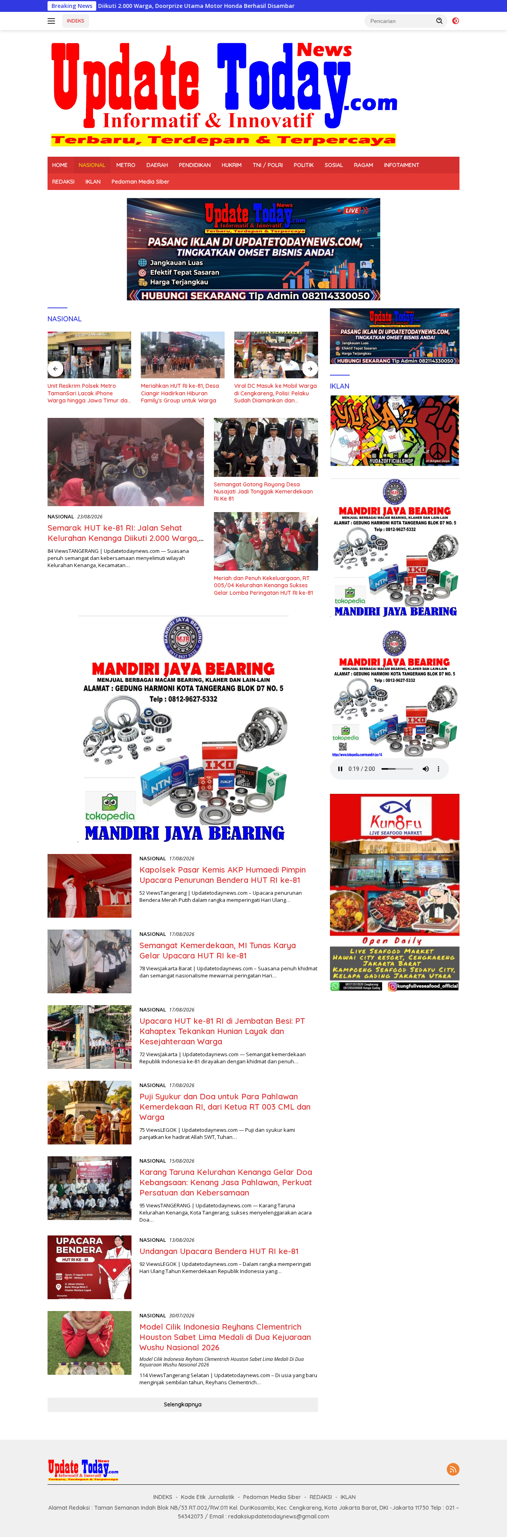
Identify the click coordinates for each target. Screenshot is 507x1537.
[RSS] (453, 1470)
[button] (440, 20)
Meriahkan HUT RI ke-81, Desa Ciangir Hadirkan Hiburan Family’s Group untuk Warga (180, 393)
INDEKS (75, 20)
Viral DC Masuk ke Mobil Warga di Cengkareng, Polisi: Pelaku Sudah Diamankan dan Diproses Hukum (275, 393)
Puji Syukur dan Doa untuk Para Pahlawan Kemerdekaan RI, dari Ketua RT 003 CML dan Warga (225, 1106)
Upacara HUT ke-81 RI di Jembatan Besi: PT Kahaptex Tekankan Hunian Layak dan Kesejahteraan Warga (222, 1031)
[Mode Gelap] (455, 21)
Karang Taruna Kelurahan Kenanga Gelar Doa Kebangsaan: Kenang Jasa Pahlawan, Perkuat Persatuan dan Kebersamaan (225, 1182)
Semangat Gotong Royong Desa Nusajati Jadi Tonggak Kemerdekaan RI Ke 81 (263, 491)
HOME (60, 165)
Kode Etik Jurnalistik (207, 1497)
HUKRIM (232, 165)
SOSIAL (334, 165)
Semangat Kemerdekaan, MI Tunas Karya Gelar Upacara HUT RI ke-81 (217, 950)
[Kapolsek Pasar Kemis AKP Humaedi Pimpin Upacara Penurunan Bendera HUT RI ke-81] (90, 886)
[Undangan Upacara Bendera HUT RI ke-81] (90, 1267)
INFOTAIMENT (401, 165)
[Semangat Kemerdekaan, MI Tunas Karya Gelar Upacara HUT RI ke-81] (90, 961)
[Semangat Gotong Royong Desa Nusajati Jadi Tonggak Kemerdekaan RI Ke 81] (266, 447)
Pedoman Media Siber (141, 181)
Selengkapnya (183, 1404)
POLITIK (304, 165)
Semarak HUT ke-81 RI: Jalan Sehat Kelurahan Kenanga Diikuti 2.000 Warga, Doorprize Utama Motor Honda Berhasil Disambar (123, 543)
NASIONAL (92, 165)
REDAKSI (63, 181)
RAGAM (363, 165)
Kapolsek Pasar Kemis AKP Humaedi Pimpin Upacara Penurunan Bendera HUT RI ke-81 (222, 875)
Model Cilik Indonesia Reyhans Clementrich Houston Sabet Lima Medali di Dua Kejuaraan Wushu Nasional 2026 (225, 1337)
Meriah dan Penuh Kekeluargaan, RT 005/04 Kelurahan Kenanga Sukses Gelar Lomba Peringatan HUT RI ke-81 (263, 585)
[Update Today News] (224, 93)
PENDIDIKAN (195, 165)
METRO (125, 165)
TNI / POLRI (268, 165)
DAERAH (157, 165)
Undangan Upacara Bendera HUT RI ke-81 (219, 1251)
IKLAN (93, 181)
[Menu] (53, 21)
